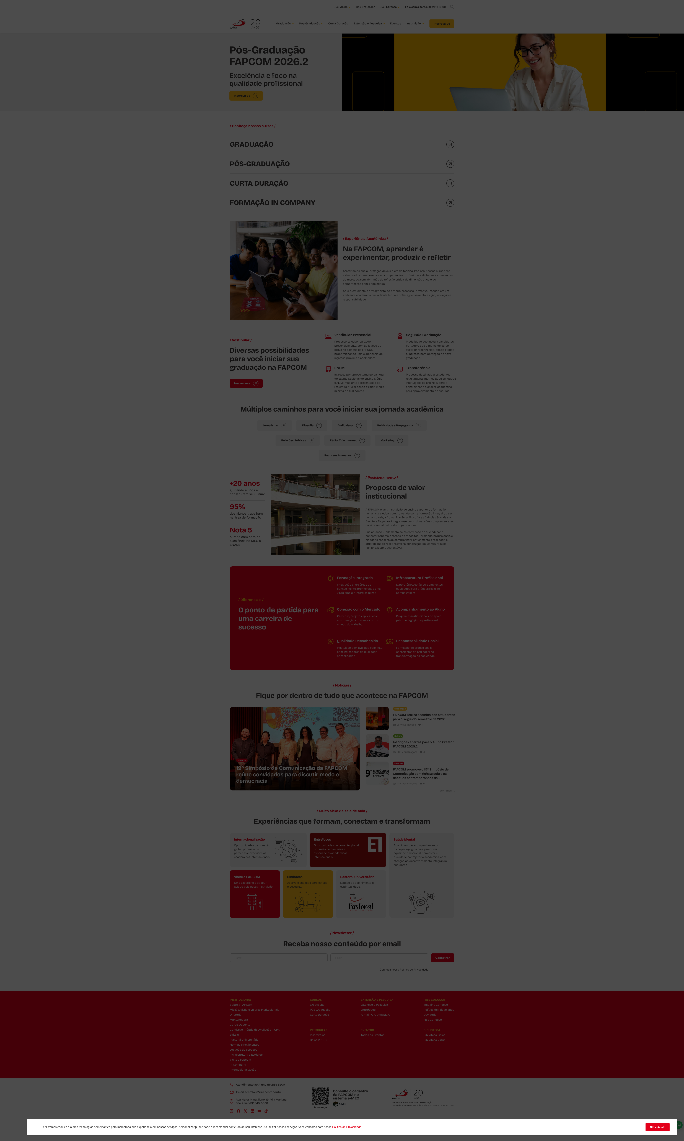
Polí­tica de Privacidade (346, 1127)
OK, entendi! (657, 1127)
